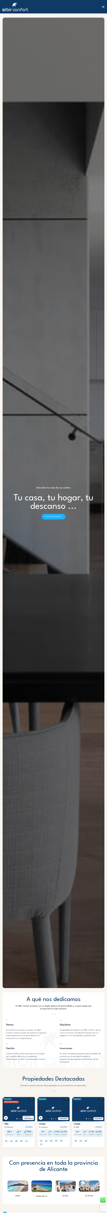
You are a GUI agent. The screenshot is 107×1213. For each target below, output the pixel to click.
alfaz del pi (41, 1196)
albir (17, 1195)
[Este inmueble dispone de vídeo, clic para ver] (6, 1118)
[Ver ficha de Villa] (19, 1109)
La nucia (89, 1195)
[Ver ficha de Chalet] (53, 1109)
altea (65, 1195)
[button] (103, 6)
